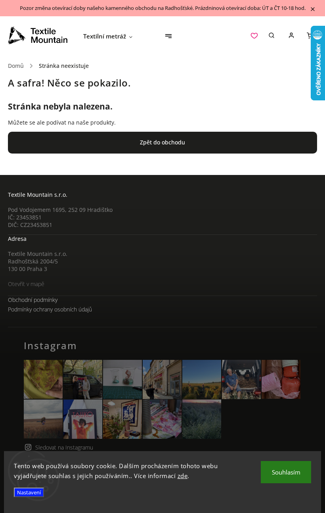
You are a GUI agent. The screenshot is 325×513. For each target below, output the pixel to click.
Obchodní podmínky (32, 300)
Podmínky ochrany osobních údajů (50, 309)
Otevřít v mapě (26, 284)
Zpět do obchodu (162, 142)
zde (183, 476)
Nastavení (29, 492)
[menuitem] (111, 36)
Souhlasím (286, 472)
